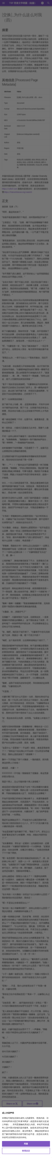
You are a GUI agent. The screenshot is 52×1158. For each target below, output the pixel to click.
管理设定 (26, 1151)
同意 (26, 1144)
